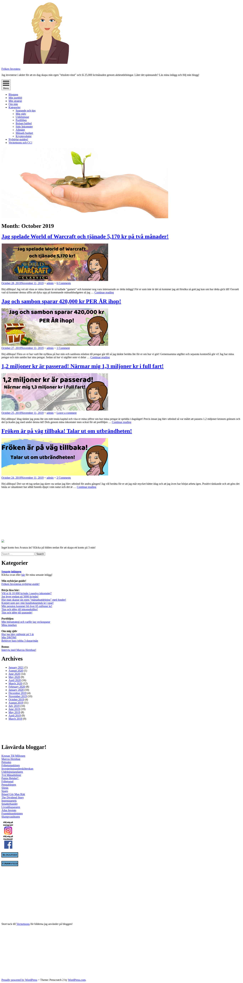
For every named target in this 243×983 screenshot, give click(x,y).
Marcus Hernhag (10, 758)
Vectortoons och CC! (20, 142)
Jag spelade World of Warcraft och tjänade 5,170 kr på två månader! (85, 236)
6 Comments (64, 283)
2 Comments (64, 477)
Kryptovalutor (23, 136)
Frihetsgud (7, 781)
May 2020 (14, 677)
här (23, 574)
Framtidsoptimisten (12, 813)
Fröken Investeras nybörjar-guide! (20, 584)
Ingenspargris (9, 800)
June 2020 (14, 673)
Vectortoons (23, 923)
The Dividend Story (12, 797)
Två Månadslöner (11, 775)
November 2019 (18, 696)
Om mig (13, 104)
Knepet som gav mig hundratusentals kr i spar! (27, 602)
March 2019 (15, 718)
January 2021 (16, 667)
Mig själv (21, 113)
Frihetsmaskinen (10, 765)
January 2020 (16, 689)
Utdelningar (22, 116)
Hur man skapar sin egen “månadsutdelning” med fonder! (33, 599)
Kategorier (14, 107)
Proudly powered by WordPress (19, 979)
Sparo (4, 791)
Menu (6, 88)
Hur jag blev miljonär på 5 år (17, 634)
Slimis (4, 787)
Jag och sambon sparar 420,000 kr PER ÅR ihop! (61, 301)
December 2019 (18, 693)
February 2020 (17, 686)
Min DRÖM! (8, 637)
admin (50, 283)
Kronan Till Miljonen (13, 755)
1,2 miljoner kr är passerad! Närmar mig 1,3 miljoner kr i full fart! (82, 366)
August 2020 (16, 670)
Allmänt (20, 129)
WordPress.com (77, 979)
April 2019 (15, 715)
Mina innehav (9, 625)
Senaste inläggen (11, 571)
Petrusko (6, 762)
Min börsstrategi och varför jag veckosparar (25, 621)
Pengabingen (8, 784)
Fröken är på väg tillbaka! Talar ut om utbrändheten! (66, 431)
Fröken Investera (10, 68)
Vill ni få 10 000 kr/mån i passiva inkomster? (26, 593)
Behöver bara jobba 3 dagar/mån (19, 640)
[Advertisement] (23, 514)
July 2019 (14, 705)
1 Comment (63, 348)
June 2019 (14, 709)
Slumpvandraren (10, 816)
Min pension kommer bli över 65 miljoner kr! (26, 606)
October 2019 (16, 699)
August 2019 (16, 702)
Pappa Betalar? (10, 778)
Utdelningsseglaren (12, 771)
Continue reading (104, 292)
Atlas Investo (8, 810)
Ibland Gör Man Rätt (13, 794)
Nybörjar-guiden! (18, 139)
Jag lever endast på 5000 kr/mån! (19, 596)
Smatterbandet (9, 803)
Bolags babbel (24, 123)
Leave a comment (66, 412)
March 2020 (15, 683)
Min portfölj (15, 97)
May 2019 (14, 712)
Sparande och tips (26, 110)
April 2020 (15, 680)
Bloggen (13, 94)
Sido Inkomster (24, 126)
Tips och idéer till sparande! (16, 612)
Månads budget (24, 132)
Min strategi (15, 100)
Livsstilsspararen (10, 807)
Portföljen (21, 120)
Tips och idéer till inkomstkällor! (19, 609)
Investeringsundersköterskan (17, 768)
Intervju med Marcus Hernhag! (18, 649)
